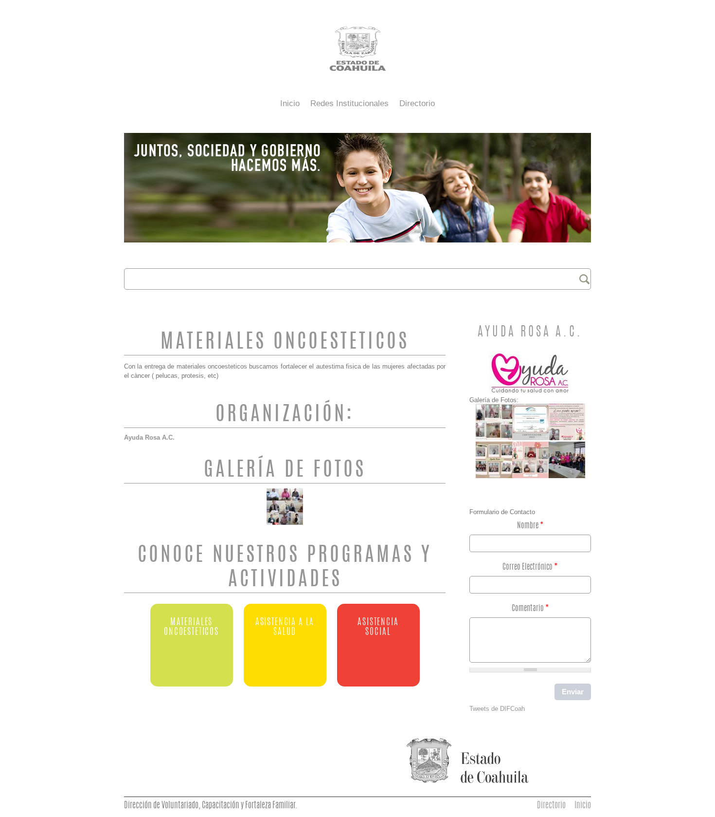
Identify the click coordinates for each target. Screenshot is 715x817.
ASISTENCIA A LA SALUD (285, 627)
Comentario (530, 609)
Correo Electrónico (530, 567)
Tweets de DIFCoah (497, 708)
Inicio (290, 103)
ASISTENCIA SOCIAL (378, 627)
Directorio (417, 103)
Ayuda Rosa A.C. (149, 437)
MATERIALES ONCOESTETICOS (191, 627)
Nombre (530, 526)
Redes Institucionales (349, 103)
